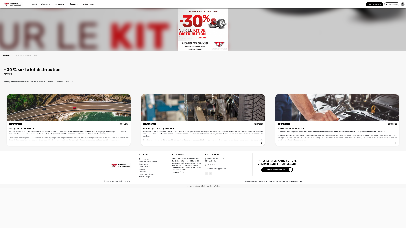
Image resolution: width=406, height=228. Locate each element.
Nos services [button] (59, 4)
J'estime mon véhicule (146, 174)
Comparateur (143, 164)
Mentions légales (251, 181)
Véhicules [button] (45, 4)
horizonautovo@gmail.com (216, 169)
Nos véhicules (144, 159)
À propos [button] (73, 4)
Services (142, 169)
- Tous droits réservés (122, 181)
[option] (69, 120)
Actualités (7, 56)
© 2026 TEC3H (109, 181)
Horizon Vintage (144, 177)
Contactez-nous (144, 167)
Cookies (299, 181)
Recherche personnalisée (148, 161)
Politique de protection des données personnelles (277, 181)
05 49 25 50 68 (212, 165)
